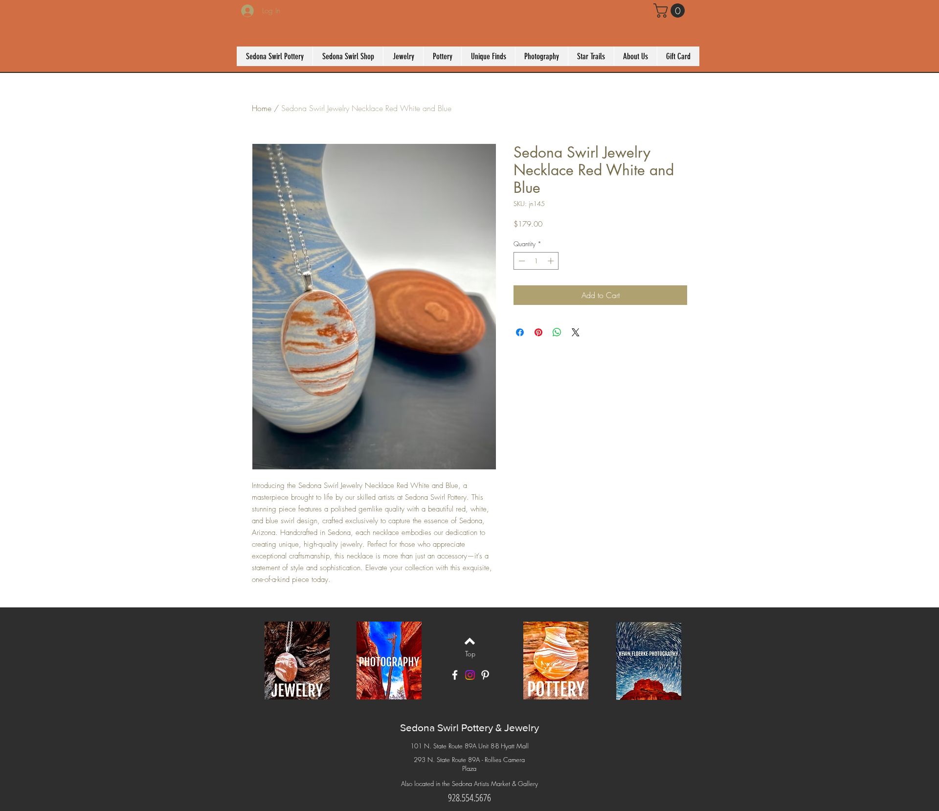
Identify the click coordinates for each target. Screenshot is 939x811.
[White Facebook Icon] (454, 675)
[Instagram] (470, 675)
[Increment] (552, 261)
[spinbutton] (536, 261)
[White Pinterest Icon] (485, 675)
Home (261, 108)
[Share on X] (575, 332)
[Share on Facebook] (520, 332)
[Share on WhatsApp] (557, 332)
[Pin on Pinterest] (538, 332)
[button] (670, 10)
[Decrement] (521, 261)
